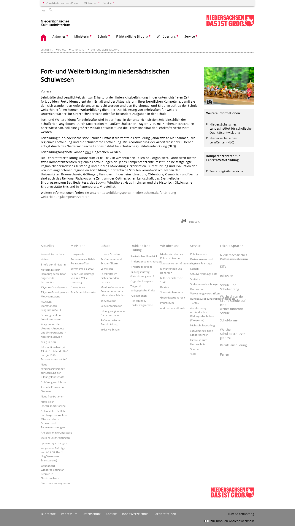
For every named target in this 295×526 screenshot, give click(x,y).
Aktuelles (47, 246)
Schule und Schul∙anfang (229, 287)
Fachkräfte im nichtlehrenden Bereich (110, 278)
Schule (62, 49)
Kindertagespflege (141, 266)
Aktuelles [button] (59, 36)
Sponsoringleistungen (54, 443)
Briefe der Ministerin (53, 264)
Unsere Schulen (110, 254)
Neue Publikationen (52, 396)
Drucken (194, 222)
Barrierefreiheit (165, 514)
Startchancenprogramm (55, 483)
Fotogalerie (77, 254)
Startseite (47, 49)
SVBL (193, 354)
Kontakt (194, 268)
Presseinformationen (53, 254)
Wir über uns (169, 246)
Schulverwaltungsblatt (203, 273)
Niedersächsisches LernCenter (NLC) (223, 140)
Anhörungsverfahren (53, 382)
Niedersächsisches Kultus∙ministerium (234, 257)
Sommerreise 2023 (82, 268)
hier (88, 152)
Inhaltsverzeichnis (135, 514)
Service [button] (189, 36)
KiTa (223, 266)
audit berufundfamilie (173, 308)
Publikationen (138, 295)
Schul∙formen (229, 320)
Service (195, 246)
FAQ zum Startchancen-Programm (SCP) (51, 305)
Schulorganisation (111, 305)
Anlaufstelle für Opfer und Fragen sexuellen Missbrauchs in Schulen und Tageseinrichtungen (54, 419)
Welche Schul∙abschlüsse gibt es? (232, 333)
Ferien (224, 354)
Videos (45, 259)
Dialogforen (78, 287)
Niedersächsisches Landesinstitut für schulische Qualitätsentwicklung (230, 128)
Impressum (167, 302)
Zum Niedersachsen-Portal (62, 3)
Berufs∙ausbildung (233, 345)
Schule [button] (103, 36)
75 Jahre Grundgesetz (54, 287)
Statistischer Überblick (143, 256)
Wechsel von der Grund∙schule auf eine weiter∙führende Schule (232, 304)
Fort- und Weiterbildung (104, 49)
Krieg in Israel (49, 341)
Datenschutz (91, 514)
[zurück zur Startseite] (55, 21)
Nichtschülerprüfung (202, 325)
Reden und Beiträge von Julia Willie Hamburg (82, 278)
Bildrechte (48, 514)
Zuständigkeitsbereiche (226, 171)
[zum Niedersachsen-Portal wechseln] (230, 26)
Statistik (195, 279)
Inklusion (226, 276)
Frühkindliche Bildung (140, 248)
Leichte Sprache (231, 246)
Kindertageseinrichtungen (146, 261)
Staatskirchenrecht (171, 292)
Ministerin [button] (81, 36)
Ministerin (78, 246)
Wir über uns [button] (166, 36)
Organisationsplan (141, 281)
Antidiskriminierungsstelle (56, 432)
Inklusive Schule (110, 329)
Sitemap (195, 349)
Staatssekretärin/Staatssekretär (179, 263)
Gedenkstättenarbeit (172, 297)
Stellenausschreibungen (55, 437)
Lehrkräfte (77, 49)
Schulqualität (108, 300)
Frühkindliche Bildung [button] (132, 36)
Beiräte (164, 287)
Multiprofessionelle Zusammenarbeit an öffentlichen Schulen (113, 291)
